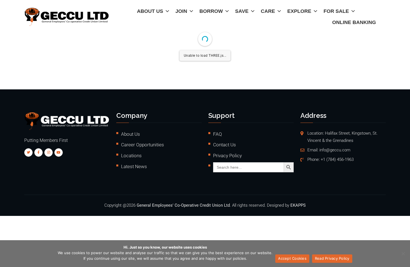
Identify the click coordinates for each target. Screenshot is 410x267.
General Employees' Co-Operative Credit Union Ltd (183, 205)
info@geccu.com (334, 150)
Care (268, 11)
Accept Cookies (292, 258)
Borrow (211, 11)
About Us (150, 11)
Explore (299, 11)
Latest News (134, 166)
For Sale (336, 11)
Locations (131, 155)
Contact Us (224, 144)
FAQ (217, 134)
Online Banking (354, 22)
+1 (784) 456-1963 (337, 159)
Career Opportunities (142, 144)
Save (242, 11)
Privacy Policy (227, 155)
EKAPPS (298, 205)
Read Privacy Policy (332, 258)
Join (181, 11)
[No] (403, 253)
